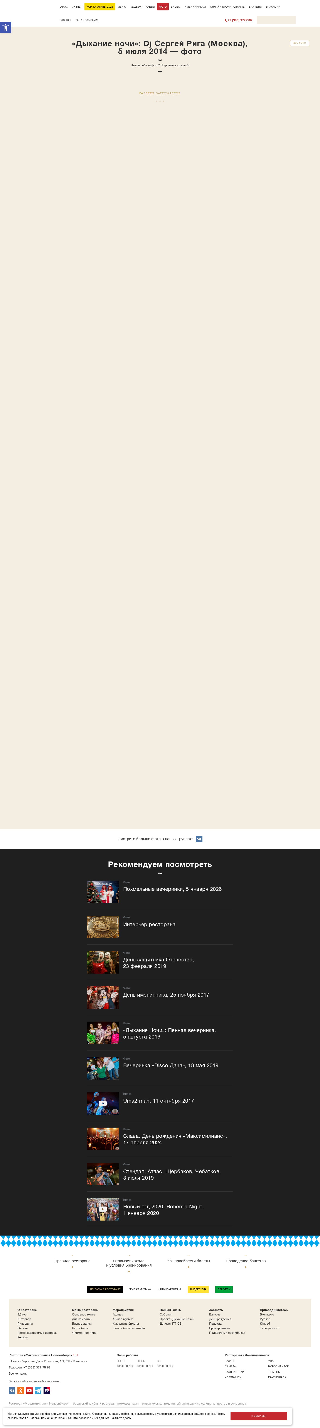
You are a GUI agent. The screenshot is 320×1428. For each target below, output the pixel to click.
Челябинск (233, 1377)
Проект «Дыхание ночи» (177, 1319)
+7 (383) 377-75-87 (37, 1367)
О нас (64, 6)
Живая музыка (140, 1289)
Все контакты (18, 1373)
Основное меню (83, 1314)
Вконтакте (267, 1314)
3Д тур (22, 1314)
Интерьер (24, 1319)
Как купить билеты (126, 1323)
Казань (230, 1361)
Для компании (82, 1319)
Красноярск (277, 1377)
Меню (122, 6)
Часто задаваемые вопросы (37, 1332)
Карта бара (80, 1328)
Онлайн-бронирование (227, 6)
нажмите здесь (121, 1418)
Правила (215, 1323)
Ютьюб (265, 1323)
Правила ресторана (72, 1261)
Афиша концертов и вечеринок (223, 1403)
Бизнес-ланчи (82, 1323)
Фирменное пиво (84, 1332)
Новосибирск (278, 1366)
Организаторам (87, 20)
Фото (163, 6)
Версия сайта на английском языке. (34, 1381)
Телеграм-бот (270, 1328)
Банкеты (255, 6)
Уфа (271, 1361)
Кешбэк (135, 6)
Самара (230, 1366)
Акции (150, 6)
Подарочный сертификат (227, 1332)
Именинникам (195, 6)
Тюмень (274, 1371)
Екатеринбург (235, 1371)
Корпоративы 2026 (100, 6)
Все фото (299, 43)
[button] (5, 27)
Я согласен (258, 1416)
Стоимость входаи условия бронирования (129, 1263)
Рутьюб (265, 1319)
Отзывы (65, 20)
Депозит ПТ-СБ (171, 1323)
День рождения (220, 1319)
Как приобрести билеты (188, 1261)
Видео (175, 6)
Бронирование (219, 1328)
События (166, 1314)
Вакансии (273, 6)
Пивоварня (25, 1323)
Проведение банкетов (246, 1261)
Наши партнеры (169, 1289)
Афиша (77, 6)
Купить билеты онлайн (129, 1328)
